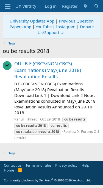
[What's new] (85, 6)
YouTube (44, 26)
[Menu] (7, 6)
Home (9, 170)
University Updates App (32, 21)
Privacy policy (66, 165)
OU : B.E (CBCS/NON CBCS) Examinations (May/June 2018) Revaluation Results (47, 70)
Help (85, 165)
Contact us (12, 165)
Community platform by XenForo (47, 180)
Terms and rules (38, 165)
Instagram (66, 26)
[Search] (96, 6)
